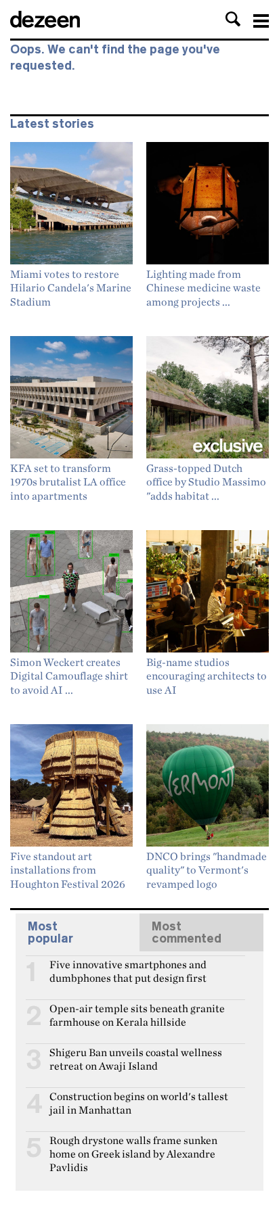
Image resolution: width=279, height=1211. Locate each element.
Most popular (50, 932)
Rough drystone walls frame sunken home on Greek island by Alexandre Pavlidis (133, 1146)
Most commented (186, 932)
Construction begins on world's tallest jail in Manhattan (138, 1102)
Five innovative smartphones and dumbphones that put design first (128, 970)
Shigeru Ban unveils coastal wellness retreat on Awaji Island (135, 1058)
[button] (232, 18)
